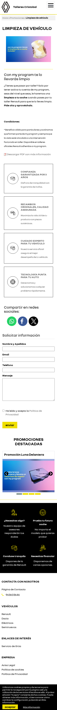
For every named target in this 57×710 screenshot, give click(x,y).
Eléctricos (7, 622)
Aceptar (10, 707)
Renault (6, 614)
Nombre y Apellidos (14, 343)
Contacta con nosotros (20, 581)
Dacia (5, 618)
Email (5, 354)
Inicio (5, 17)
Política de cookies (13, 669)
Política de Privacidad (15, 674)
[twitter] (33, 321)
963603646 (13, 594)
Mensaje (7, 375)
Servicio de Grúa (11, 646)
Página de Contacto (14, 589)
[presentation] (6, 474)
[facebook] (22, 321)
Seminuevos (9, 627)
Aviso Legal (8, 665)
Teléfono (7, 365)
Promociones (17, 17)
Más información (31, 707)
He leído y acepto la (24, 412)
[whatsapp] (11, 321)
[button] (19, 494)
